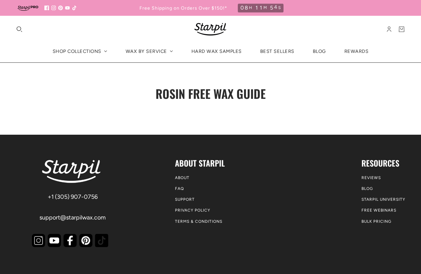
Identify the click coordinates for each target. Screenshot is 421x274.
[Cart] (401, 29)
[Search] (19, 29)
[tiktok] (74, 7)
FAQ (179, 188)
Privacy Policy (192, 210)
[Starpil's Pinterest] (85, 240)
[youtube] (67, 7)
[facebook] (46, 7)
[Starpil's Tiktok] (101, 240)
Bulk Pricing (376, 221)
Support (185, 199)
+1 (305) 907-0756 (73, 196)
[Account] (389, 29)
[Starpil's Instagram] (38, 240)
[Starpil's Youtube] (54, 240)
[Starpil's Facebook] (70, 240)
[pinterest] (60, 7)
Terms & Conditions (198, 221)
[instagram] (53, 7)
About (182, 177)
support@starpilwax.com (72, 217)
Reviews (371, 177)
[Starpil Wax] (210, 29)
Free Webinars (378, 210)
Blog (367, 188)
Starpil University (383, 199)
